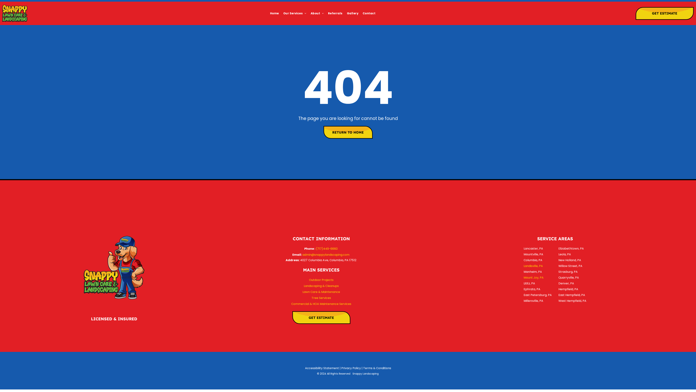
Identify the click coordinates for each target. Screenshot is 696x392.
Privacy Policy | (351, 368)
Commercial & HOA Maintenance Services (321, 304)
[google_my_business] (114, 306)
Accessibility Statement (322, 368)
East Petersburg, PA (538, 295)
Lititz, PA (529, 283)
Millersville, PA (533, 301)
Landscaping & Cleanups (321, 286)
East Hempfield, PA (571, 295)
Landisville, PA (533, 266)
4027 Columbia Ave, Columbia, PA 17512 (328, 260)
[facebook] (105, 306)
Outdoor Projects (321, 280)
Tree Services (321, 298)
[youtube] (123, 306)
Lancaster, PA (533, 248)
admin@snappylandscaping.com (326, 255)
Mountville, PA (533, 254)
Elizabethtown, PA (571, 248)
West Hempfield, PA (572, 301)
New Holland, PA (569, 260)
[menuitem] (274, 13)
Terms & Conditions (377, 368)
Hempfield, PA (568, 289)
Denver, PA (566, 283)
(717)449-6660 (327, 249)
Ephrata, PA (532, 289)
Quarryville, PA (568, 277)
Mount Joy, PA (534, 277)
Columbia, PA (533, 260)
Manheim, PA (533, 272)
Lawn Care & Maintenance (321, 292)
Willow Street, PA (570, 266)
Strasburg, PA (568, 272)
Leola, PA (564, 254)
